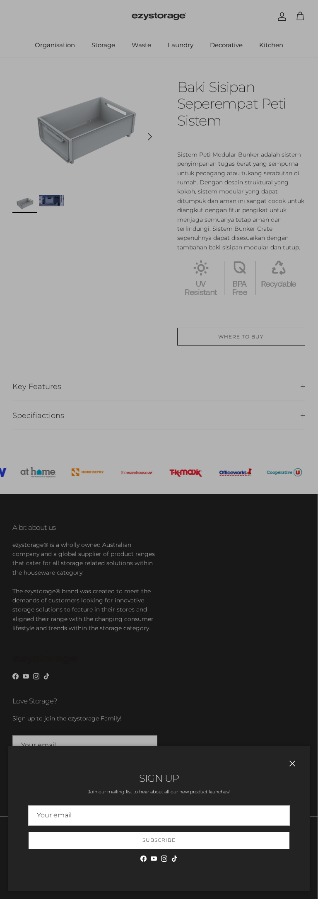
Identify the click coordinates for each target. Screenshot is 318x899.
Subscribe (159, 840)
